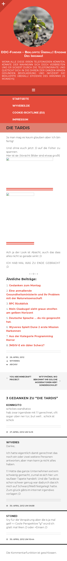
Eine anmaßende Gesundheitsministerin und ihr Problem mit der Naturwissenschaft (33, 294)
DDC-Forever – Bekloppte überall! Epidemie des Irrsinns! (33, 54)
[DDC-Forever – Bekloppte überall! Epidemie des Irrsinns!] (33, 26)
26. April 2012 (17, 357)
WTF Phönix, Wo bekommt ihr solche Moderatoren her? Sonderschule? (45, 381)
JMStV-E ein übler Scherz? (26, 345)
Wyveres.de (21, 105)
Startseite (20, 98)
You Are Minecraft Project (20, 378)
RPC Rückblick (18, 303)
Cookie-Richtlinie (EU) (28, 112)
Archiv (13, 364)
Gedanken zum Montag (25, 285)
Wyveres (15, 361)
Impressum (20, 119)
